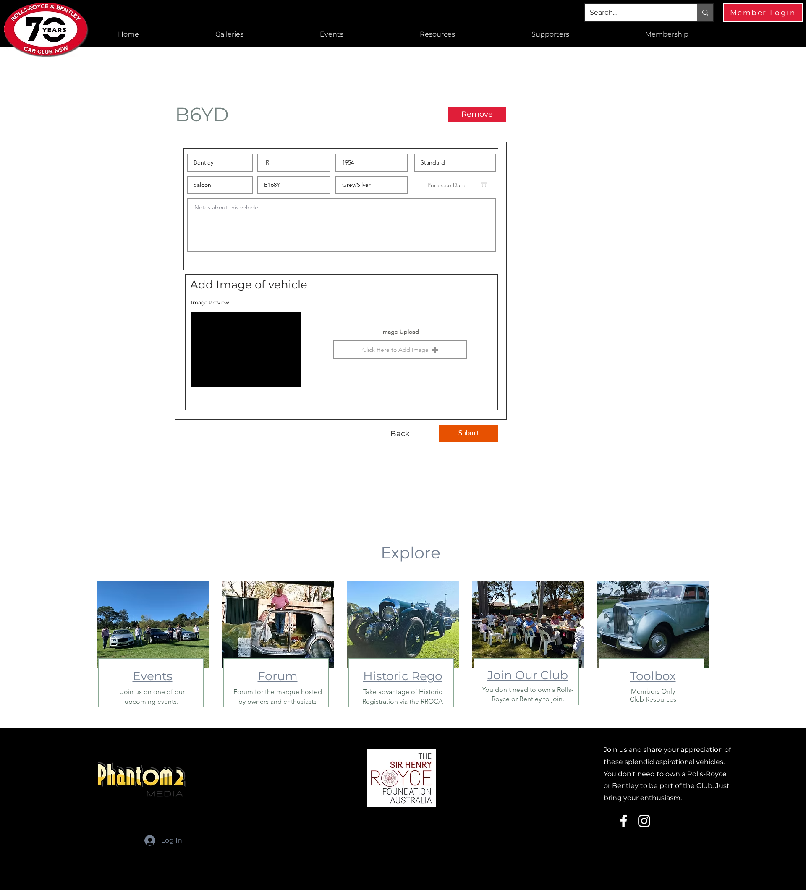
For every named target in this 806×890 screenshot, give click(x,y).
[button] (229, 34)
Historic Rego (402, 676)
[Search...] (705, 12)
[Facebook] (623, 821)
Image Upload (400, 332)
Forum (278, 676)
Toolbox (653, 676)
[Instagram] (644, 821)
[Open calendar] (484, 185)
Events (153, 676)
